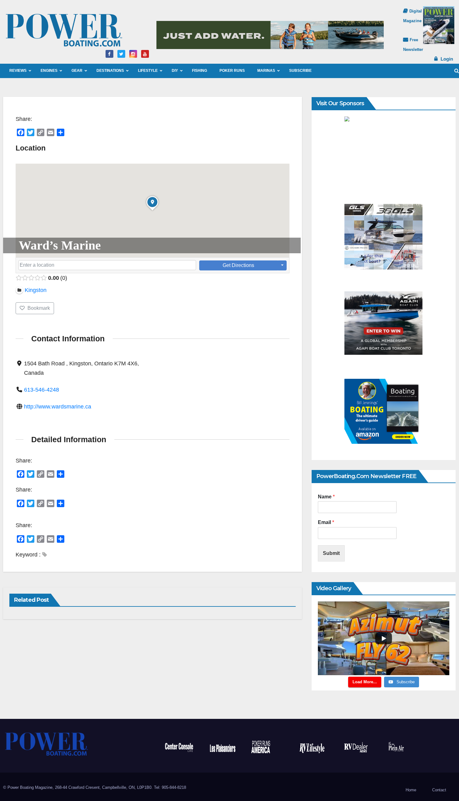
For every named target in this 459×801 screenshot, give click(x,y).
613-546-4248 (41, 390)
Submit (331, 553)
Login (447, 59)
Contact (439, 790)
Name (326, 496)
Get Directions (238, 265)
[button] (456, 70)
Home (411, 790)
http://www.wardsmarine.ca (57, 406)
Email (326, 522)
